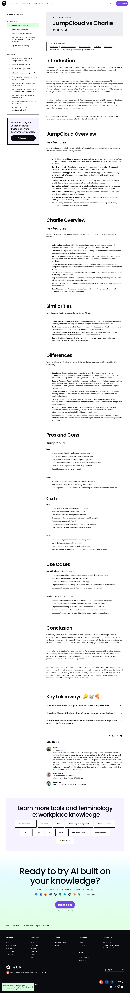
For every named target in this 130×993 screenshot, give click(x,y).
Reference (15, 926)
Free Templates (84, 960)
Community (34, 955)
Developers (34, 951)
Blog (31, 957)
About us (82, 945)
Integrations (10, 949)
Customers (34, 945)
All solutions (10, 955)
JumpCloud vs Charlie (42, 926)
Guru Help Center (60, 943)
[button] (14, 3)
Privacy (37, 984)
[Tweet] (62, 30)
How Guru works (11, 945)
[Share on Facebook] (66, 30)
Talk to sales (122, 3)
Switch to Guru (84, 957)
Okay (29, 987)
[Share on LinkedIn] (58, 30)
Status (57, 945)
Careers (81, 943)
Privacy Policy (17, 989)
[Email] (54, 30)
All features (10, 951)
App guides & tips (27, 926)
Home (8, 926)
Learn (32, 943)
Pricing (49, 3)
